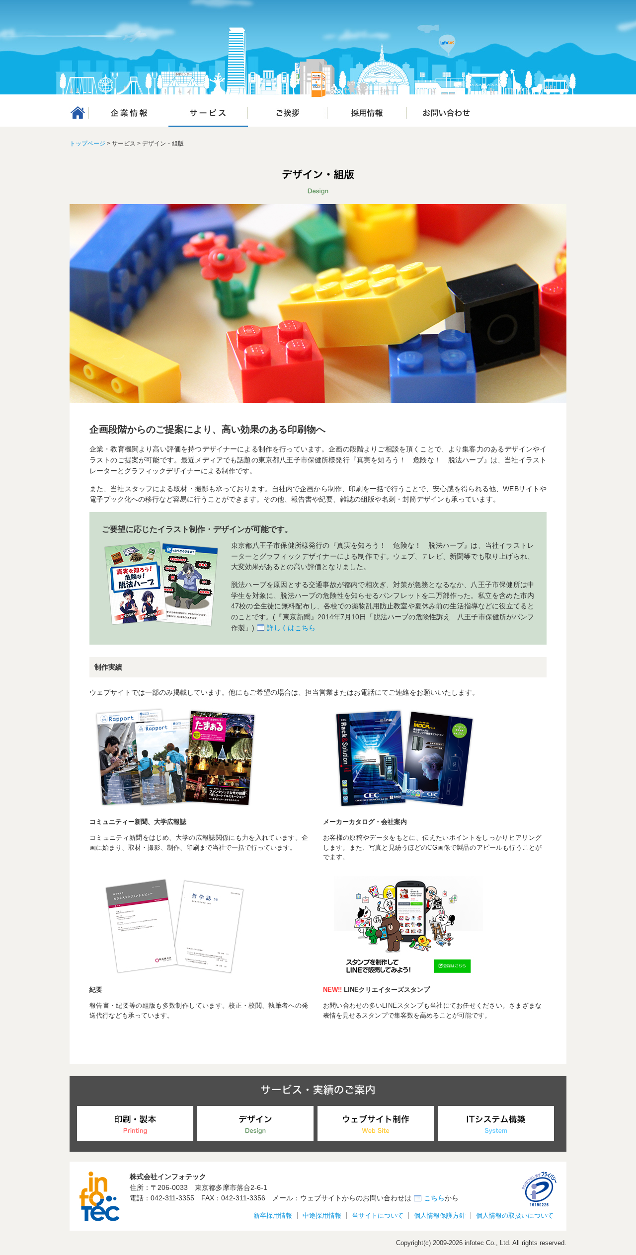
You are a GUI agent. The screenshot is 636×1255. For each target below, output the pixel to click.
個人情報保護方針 (440, 1215)
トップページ (87, 143)
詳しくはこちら (291, 628)
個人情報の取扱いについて (515, 1215)
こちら (434, 1198)
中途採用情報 (322, 1215)
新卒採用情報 (272, 1215)
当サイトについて (377, 1215)
